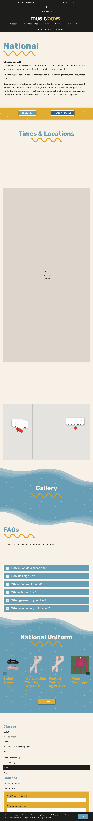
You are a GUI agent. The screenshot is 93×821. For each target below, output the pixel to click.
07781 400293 (70, 3)
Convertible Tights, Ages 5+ (36, 682)
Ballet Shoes (8, 680)
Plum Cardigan (79, 680)
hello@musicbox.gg (27, 3)
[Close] (81, 420)
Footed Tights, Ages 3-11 (57, 682)
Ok (83, 816)
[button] (75, 428)
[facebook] (46, 7)
